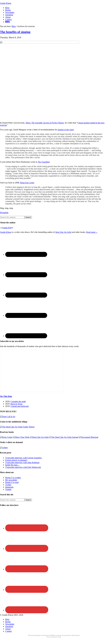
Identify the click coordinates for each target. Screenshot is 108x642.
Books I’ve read (12, 482)
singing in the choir (66, 130)
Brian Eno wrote (27, 183)
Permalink (4, 212)
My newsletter (11, 480)
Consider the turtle (18, 401)
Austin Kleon (5, 3)
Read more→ (91, 232)
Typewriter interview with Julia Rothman (22, 462)
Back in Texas (16, 404)
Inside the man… (12, 465)
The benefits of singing (15, 32)
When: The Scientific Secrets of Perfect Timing (45, 123)
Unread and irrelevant (20, 406)
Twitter (8, 485)
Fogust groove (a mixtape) (16, 460)
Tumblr (8, 489)
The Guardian (44, 162)
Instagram (9, 487)
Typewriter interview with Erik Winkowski (23, 467)
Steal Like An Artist (63, 232)
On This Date (6, 396)
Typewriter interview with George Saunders (23, 458)
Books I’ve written (13, 477)
